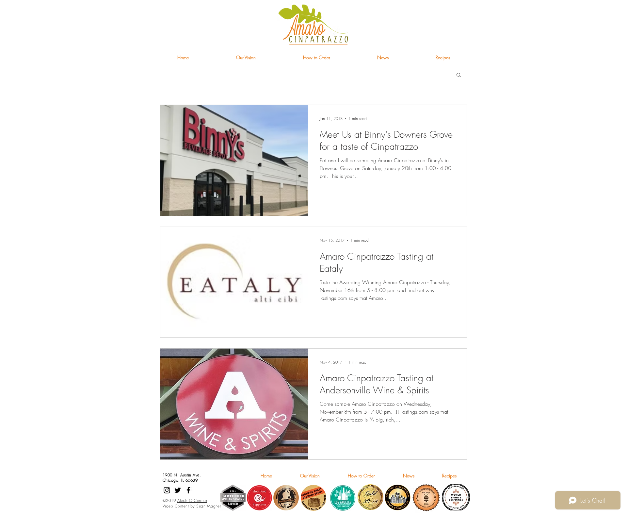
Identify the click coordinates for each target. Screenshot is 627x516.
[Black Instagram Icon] (167, 490)
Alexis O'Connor (192, 500)
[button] (459, 75)
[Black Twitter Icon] (177, 490)
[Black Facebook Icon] (188, 490)
